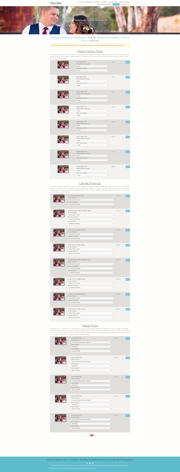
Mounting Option (75, 340)
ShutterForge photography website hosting (107, 468)
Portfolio (104, 2)
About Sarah (112, 2)
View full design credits (125, 468)
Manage (178, 0)
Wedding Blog (124, 2)
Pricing (96, 2)
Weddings (88, 2)
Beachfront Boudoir (104, 4)
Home (81, 2)
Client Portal (125, 4)
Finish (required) (72, 221)
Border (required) (72, 197)
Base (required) (75, 344)
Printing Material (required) (83, 64)
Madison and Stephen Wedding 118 (68, 37)
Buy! (127, 62)
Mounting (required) (73, 202)
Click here (120, 190)
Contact (116, 4)
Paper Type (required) (81, 68)
